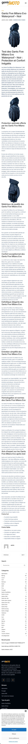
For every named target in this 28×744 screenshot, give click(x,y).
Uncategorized (5, 635)
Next (23, 554)
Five (3, 10)
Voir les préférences (14, 738)
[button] (25, 711)
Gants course (5, 594)
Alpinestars (4, 573)
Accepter (14, 729)
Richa (3, 625)
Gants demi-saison (6, 600)
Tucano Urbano (5, 633)
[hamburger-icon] (25, 3)
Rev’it (3, 623)
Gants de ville (5, 598)
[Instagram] (13, 680)
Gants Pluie (4, 606)
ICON (3, 615)
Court (3, 577)
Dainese (4, 582)
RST (3, 627)
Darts (3, 584)
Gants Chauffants (6, 592)
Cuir (3, 579)
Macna (3, 621)
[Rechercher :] (14, 565)
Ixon (3, 617)
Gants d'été (4, 596)
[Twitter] (8, 680)
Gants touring (5, 608)
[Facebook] (3, 680)
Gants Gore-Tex (6, 602)
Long (3, 619)
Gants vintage (5, 611)
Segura (3, 629)
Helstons (4, 613)
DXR (3, 586)
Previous (6, 554)
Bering (3, 575)
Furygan (4, 590)
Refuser (14, 734)
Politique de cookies (13, 741)
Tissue (3, 631)
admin (10, 20)
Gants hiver (4, 604)
